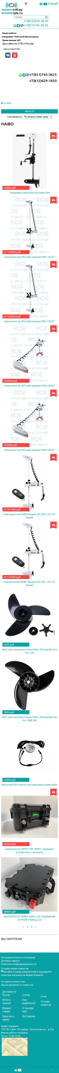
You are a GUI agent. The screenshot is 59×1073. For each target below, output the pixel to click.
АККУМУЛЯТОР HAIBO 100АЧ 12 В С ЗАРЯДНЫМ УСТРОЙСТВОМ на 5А (30, 918)
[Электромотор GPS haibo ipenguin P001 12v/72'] (29, 289)
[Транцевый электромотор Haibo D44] (29, 160)
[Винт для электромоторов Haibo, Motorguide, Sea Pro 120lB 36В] (29, 685)
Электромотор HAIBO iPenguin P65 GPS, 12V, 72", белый (29, 583)
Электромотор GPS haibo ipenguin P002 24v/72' (29, 450)
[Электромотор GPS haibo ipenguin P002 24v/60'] (29, 353)
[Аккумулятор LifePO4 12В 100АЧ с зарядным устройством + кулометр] (29, 817)
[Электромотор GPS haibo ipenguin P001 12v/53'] (29, 225)
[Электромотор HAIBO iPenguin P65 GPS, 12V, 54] (29, 482)
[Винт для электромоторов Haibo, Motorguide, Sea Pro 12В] (29, 617)
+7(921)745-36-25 (36, 25)
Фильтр (29, 111)
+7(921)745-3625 (43, 75)
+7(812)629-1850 (43, 81)
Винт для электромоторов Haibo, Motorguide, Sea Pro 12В (29, 651)
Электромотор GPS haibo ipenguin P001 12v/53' (29, 257)
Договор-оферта (10, 960)
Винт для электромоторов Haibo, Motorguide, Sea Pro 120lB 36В (29, 719)
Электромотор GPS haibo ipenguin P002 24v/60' (29, 385)
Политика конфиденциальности (18, 964)
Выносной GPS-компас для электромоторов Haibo (29, 784)
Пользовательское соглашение (18, 957)
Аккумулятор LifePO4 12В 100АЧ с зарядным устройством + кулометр (29, 851)
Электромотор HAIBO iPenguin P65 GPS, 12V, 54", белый (29, 516)
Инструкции (28, 1016)
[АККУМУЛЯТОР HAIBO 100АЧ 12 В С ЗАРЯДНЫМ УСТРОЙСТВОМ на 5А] (29, 884)
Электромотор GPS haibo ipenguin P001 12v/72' (29, 321)
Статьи (26, 995)
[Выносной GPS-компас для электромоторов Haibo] (29, 752)
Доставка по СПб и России (18, 43)
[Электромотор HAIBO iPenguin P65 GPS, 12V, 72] (29, 550)
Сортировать (14, 116)
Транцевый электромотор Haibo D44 (29, 192)
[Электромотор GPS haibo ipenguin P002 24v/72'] (29, 418)
